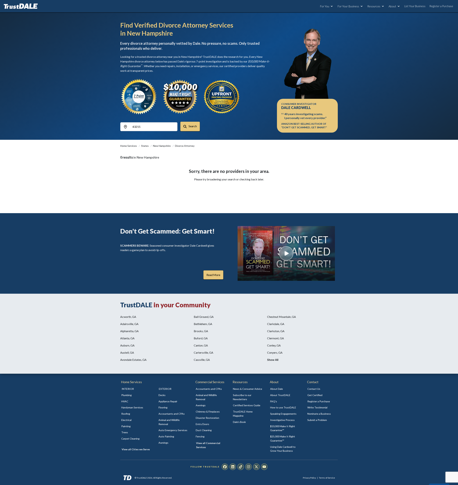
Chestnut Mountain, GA (281, 316)
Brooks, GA (201, 331)
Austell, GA (127, 352)
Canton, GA (201, 345)
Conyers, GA (274, 352)
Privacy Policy (309, 477)
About (392, 6)
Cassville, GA (202, 359)
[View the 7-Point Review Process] (138, 96)
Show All (272, 359)
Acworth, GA (128, 316)
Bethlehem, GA (203, 324)
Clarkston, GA (275, 331)
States (145, 145)
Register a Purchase (441, 6)
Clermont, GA (275, 338)
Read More (213, 275)
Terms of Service (327, 477)
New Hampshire (162, 145)
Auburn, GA (127, 345)
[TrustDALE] (21, 6)
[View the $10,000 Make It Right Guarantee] (180, 96)
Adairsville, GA (129, 324)
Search (192, 126)
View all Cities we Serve (136, 449)
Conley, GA (274, 345)
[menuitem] (136, 395)
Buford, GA (201, 338)
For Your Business (348, 6)
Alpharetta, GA (129, 331)
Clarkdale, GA (275, 324)
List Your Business (414, 6)
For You (324, 6)
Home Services (128, 145)
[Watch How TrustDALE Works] (286, 253)
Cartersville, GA (203, 352)
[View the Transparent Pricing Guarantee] (221, 96)
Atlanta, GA (127, 338)
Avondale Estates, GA (133, 359)
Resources (373, 6)
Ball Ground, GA (204, 316)
